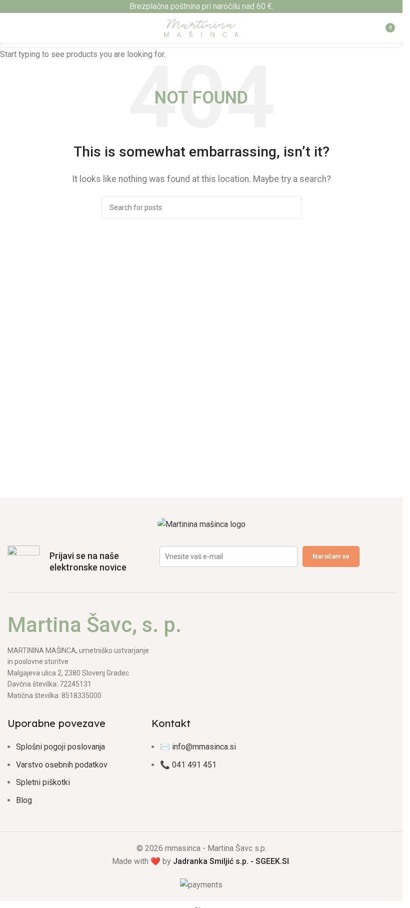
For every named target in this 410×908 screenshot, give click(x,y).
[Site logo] (201, 27)
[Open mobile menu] (11, 28)
